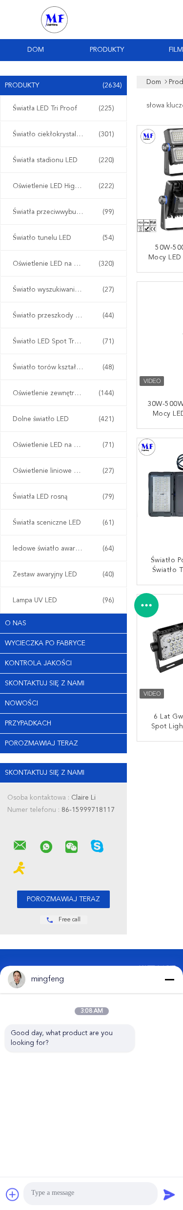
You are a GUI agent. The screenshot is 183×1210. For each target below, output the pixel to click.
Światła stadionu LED (63, 160)
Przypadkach (28, 723)
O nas (15, 623)
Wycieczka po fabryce (45, 643)
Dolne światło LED (63, 419)
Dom (35, 49)
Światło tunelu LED (63, 237)
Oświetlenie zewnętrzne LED (63, 393)
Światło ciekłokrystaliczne (63, 134)
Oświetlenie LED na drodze (63, 263)
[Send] (169, 1194)
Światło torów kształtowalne (63, 367)
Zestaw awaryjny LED (63, 574)
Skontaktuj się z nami (44, 683)
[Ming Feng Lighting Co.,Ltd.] (20, 845)
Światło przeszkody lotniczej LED (64, 315)
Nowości (21, 703)
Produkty (107, 49)
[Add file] (13, 1194)
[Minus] (169, 979)
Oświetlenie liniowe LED (63, 470)
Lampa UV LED (63, 600)
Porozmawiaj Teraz (41, 743)
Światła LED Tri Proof (63, 108)
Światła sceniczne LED (63, 522)
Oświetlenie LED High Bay (63, 186)
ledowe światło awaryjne (63, 548)
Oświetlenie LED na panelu (63, 445)
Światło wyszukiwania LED (63, 289)
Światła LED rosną (63, 496)
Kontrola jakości (38, 663)
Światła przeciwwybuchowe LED (63, 212)
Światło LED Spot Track (63, 341)
